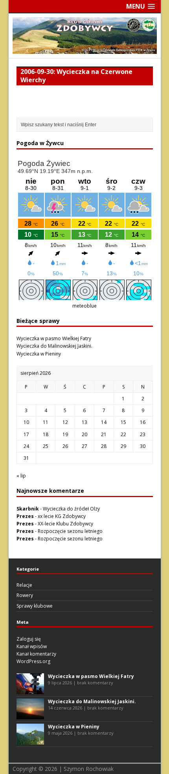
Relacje (24, 585)
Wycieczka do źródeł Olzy (71, 508)
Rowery (25, 595)
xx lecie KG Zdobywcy (62, 516)
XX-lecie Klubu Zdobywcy (65, 523)
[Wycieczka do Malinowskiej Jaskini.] (30, 715)
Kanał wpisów (32, 646)
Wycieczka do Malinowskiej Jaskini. (54, 346)
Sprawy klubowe (35, 606)
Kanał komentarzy (36, 654)
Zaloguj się (29, 639)
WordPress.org (33, 661)
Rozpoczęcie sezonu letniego (70, 531)
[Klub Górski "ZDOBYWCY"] (85, 49)
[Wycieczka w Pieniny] (30, 740)
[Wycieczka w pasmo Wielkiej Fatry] (30, 690)
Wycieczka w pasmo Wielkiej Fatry (54, 338)
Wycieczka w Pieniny (39, 353)
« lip (21, 475)
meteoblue (84, 305)
